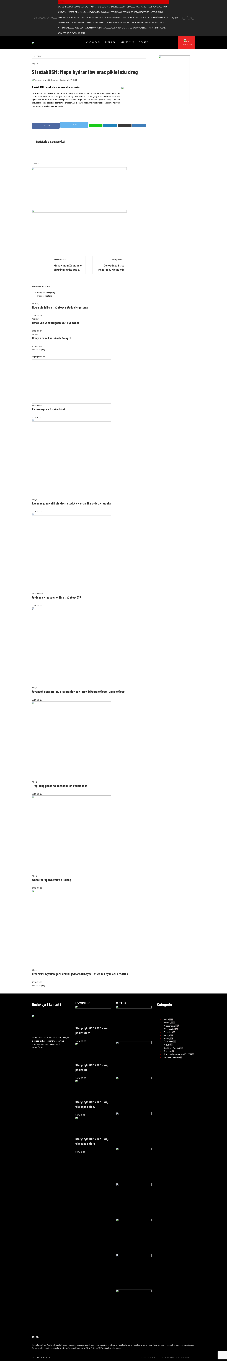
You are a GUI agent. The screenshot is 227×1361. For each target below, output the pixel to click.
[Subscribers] (193, 18)
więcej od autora (44, 295)
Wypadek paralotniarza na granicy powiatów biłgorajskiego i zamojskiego (78, 691)
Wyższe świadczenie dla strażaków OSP (141, 7)
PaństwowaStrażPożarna (86, 1348)
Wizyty (167, 1044)
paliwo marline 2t (130, 1345)
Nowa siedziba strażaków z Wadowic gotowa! (60, 307)
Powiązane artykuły (46, 292)
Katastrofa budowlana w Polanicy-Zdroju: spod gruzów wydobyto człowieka (106, 23)
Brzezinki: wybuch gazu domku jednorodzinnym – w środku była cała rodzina (80, 974)
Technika (168, 1032)
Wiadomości (37, 405)
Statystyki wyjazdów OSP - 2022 (178, 1054)
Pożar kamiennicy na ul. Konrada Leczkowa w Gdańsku (97, 28)
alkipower (155, 1345)
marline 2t (118, 1345)
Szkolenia (168, 1051)
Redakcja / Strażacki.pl (50, 141)
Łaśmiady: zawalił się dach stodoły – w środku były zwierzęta (89, 7)
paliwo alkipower (113, 1348)
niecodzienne (49, 1348)
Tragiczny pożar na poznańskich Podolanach (59, 786)
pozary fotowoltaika (168, 1345)
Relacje (167, 1035)
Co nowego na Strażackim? (49, 409)
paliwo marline (144, 1345)
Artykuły (38, 56)
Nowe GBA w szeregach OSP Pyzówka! (55, 323)
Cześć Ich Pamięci (172, 1048)
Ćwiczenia (168, 1041)
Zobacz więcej (38, 349)
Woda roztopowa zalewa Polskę (86, 17)
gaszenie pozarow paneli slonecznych (85, 1345)
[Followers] (188, 18)
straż (104, 1348)
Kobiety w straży (39, 1345)
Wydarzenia (169, 1029)
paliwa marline (108, 1345)
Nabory (167, 1038)
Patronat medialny (172, 1057)
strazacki (64, 1345)
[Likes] (184, 18)
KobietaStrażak (53, 1345)
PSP (100, 1348)
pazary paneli (183, 1345)
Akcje (34, 499)
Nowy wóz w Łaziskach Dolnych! (52, 338)
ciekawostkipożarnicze (65, 1348)
